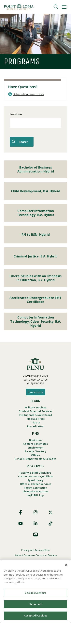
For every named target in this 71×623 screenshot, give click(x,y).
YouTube (20, 523)
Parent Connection (35, 487)
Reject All (35, 604)
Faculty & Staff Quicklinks (35, 472)
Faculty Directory (35, 451)
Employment (35, 447)
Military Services (35, 407)
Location (16, 114)
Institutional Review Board (35, 415)
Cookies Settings (35, 593)
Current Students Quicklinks (35, 476)
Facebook (20, 512)
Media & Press (36, 418)
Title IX (35, 422)
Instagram (35, 512)
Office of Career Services (35, 484)
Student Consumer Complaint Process (35, 555)
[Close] (66, 565)
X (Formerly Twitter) (50, 512)
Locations (35, 392)
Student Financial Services (35, 411)
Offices (35, 455)
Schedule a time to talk (28, 94)
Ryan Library (35, 480)
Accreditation (35, 426)
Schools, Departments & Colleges (35, 459)
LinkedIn (35, 523)
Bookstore (35, 440)
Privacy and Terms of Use (35, 550)
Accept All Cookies (35, 615)
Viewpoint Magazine (36, 491)
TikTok (50, 523)
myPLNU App (35, 495)
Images (35, 534)
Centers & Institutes (35, 444)
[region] (35, 591)
